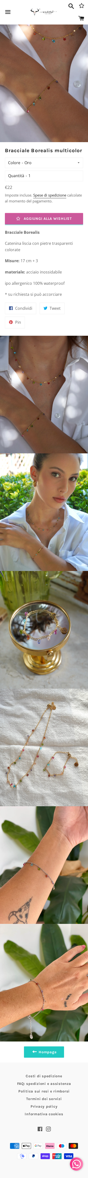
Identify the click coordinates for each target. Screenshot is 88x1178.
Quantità (16, 175)
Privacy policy (44, 1106)
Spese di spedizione (49, 195)
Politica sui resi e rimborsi (44, 1091)
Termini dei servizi (44, 1099)
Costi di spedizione (44, 1076)
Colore (14, 162)
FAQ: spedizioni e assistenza (44, 1083)
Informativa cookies (44, 1114)
